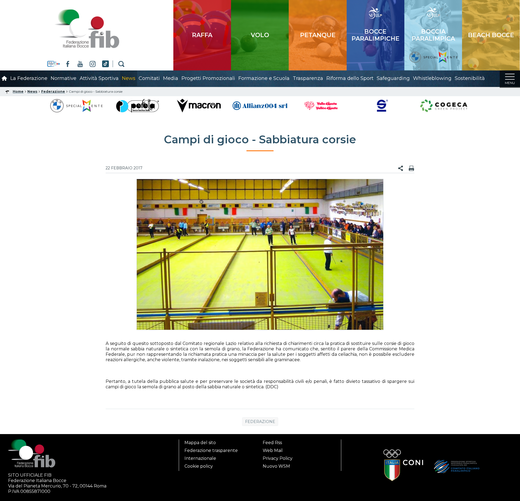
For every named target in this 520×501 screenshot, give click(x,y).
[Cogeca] (444, 105)
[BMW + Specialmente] (76, 105)
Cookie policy (198, 466)
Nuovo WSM (276, 466)
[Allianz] (260, 105)
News (128, 78)
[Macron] (198, 105)
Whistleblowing (432, 78)
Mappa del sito (200, 442)
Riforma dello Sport (349, 78)
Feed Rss (272, 442)
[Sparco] (382, 105)
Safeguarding (393, 78)
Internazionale (200, 458)
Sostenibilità (470, 78)
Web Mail (273, 450)
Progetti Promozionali (208, 78)
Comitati (149, 78)
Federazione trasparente (211, 450)
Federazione (260, 421)
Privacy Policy (277, 458)
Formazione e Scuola (264, 78)
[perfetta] (137, 105)
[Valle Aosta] (321, 105)
